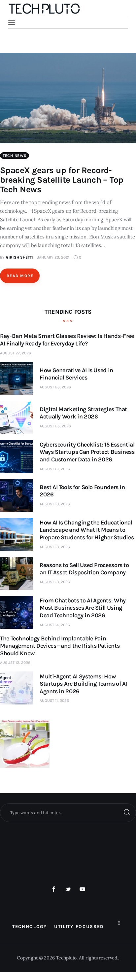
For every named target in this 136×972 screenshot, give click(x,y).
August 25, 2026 (55, 426)
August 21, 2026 (55, 469)
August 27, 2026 (15, 353)
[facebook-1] (53, 889)
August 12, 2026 (15, 662)
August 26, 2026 (55, 387)
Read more (20, 275)
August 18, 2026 (55, 504)
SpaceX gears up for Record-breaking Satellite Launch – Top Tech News (61, 180)
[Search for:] (68, 812)
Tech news (14, 155)
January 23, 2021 (53, 257)
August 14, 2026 (55, 625)
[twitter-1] (68, 889)
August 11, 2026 (54, 700)
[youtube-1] (82, 889)
